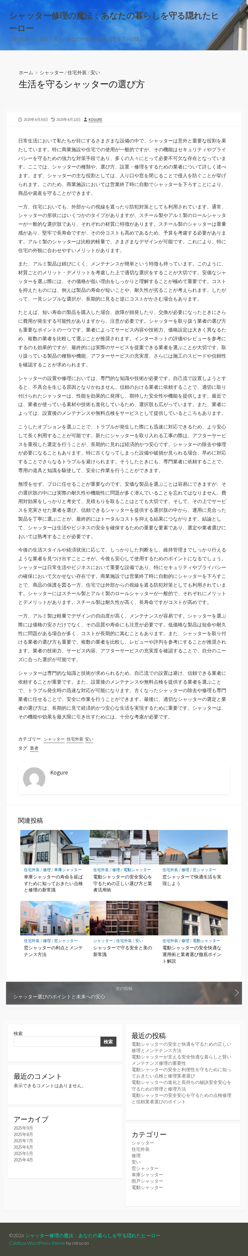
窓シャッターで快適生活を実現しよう (191, 880)
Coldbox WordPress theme (37, 1243)
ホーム (26, 72)
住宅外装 (77, 72)
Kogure (95, 119)
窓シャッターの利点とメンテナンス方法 (53, 951)
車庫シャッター (68, 869)
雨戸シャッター (147, 1181)
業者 (34, 748)
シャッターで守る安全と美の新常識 (122, 951)
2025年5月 (23, 1153)
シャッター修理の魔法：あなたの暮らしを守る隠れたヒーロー (93, 1235)
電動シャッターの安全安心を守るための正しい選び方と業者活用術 (122, 883)
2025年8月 (23, 1134)
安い (95, 72)
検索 (18, 1033)
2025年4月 (23, 1160)
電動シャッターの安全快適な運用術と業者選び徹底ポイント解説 (191, 954)
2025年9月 (23, 1128)
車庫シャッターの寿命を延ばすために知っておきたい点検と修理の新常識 (53, 883)
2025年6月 (23, 1147)
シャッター (52, 72)
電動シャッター (137, 869)
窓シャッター (204, 869)
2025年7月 (23, 1141)
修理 (47, 869)
